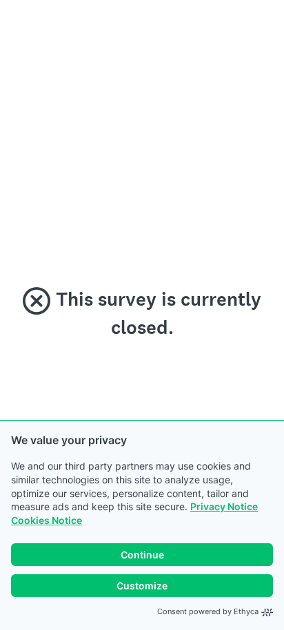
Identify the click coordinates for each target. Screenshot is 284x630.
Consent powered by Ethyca (207, 611)
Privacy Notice (224, 506)
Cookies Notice (46, 520)
